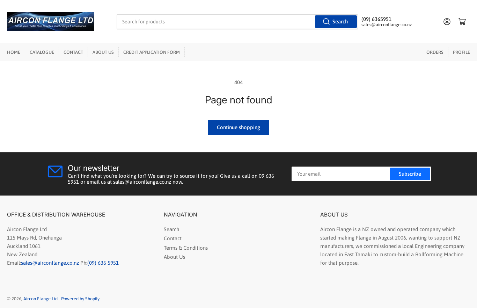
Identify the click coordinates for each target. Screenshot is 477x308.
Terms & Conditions (186, 248)
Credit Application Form (151, 52)
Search (340, 21)
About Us (103, 52)
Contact (73, 52)
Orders (434, 52)
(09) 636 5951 (103, 263)
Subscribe (410, 174)
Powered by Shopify (80, 298)
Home (13, 52)
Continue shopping (238, 127)
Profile (461, 52)
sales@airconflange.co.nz (386, 24)
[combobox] (237, 21)
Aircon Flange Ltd (40, 298)
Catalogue (42, 52)
